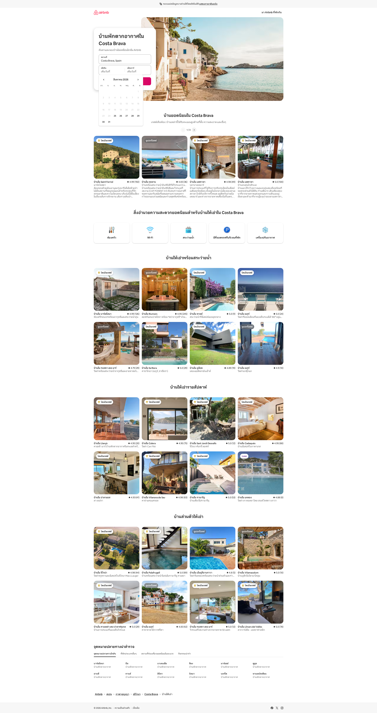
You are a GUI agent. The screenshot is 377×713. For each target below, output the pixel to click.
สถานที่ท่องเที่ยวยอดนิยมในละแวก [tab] (157, 653)
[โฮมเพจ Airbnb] (101, 12)
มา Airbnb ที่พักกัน (272, 12)
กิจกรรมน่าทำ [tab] (184, 653)
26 (121, 115)
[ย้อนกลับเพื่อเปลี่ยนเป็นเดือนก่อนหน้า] (104, 80)
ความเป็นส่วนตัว (122, 708)
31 (109, 122)
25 (115, 115)
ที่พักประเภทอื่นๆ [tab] (129, 653)
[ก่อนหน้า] (183, 130)
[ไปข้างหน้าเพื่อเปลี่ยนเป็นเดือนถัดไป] (138, 80)
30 (103, 122)
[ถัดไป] (194, 130)
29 (138, 115)
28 (132, 115)
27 (126, 115)
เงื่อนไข (136, 708)
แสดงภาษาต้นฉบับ (208, 4)
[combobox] (125, 61)
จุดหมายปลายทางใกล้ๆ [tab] (105, 653)
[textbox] (112, 71)
